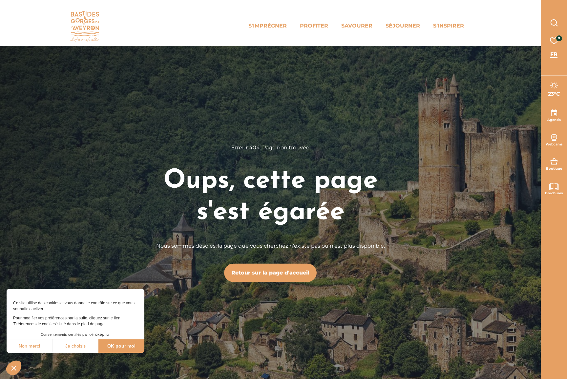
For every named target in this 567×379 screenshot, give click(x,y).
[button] (14, 368)
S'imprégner (267, 26)
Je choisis (75, 346)
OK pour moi (121, 346)
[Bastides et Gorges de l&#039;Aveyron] (84, 26)
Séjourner (403, 26)
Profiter (314, 26)
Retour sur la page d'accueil (270, 272)
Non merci (29, 346)
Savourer (356, 26)
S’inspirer (448, 26)
